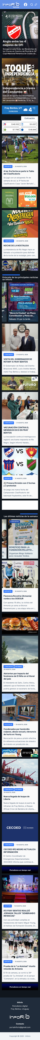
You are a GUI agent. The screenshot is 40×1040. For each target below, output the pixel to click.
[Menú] (36, 4)
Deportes (8, 166)
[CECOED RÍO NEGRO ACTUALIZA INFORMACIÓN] (20, 828)
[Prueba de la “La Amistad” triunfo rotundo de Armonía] (20, 944)
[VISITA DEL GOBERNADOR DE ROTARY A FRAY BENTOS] (20, 337)
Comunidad (8, 241)
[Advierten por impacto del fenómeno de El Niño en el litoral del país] (20, 649)
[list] (20, 302)
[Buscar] (31, 4)
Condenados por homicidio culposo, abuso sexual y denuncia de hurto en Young (20, 732)
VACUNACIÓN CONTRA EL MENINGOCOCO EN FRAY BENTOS (16, 430)
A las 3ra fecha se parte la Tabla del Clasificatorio (19, 172)
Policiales (8, 724)
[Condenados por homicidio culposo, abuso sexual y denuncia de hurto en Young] (20, 707)
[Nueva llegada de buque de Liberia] (20, 772)
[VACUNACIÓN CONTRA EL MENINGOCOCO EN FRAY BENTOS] (20, 406)
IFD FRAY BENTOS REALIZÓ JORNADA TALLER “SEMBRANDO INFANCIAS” (19, 913)
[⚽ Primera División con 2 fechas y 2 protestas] (20, 461)
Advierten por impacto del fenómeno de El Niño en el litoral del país (19, 676)
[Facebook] (25, 4)
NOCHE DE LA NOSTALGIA (16, 245)
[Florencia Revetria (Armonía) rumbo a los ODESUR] (20, 574)
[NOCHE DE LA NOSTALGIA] (20, 224)
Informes (18, 666)
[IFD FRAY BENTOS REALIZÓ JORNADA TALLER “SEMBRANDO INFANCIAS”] (20, 889)
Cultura (7, 906)
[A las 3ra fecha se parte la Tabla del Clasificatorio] (20, 149)
